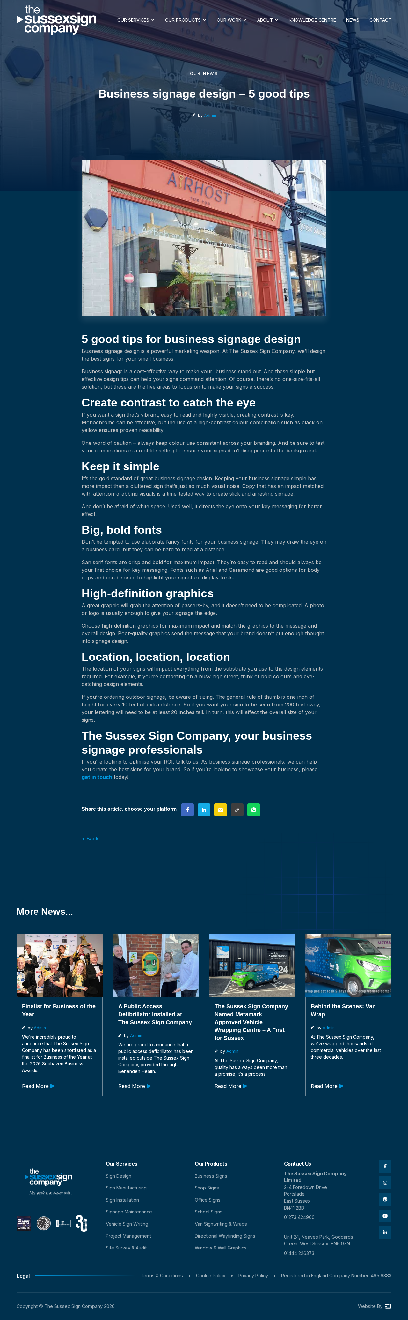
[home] (56, 20)
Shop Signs (207, 1187)
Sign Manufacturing (126, 1187)
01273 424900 (299, 1217)
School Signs (208, 1211)
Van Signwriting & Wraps (221, 1224)
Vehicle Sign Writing (127, 1224)
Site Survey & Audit (126, 1247)
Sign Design (118, 1176)
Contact (380, 20)
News (352, 20)
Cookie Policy (210, 1275)
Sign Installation (122, 1200)
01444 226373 (299, 1253)
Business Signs (211, 1176)
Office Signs (208, 1200)
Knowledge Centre (312, 20)
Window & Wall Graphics (221, 1247)
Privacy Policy (253, 1275)
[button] (136, 20)
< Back (90, 838)
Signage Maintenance (129, 1211)
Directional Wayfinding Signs (225, 1236)
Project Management (128, 1236)
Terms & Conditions (162, 1275)
